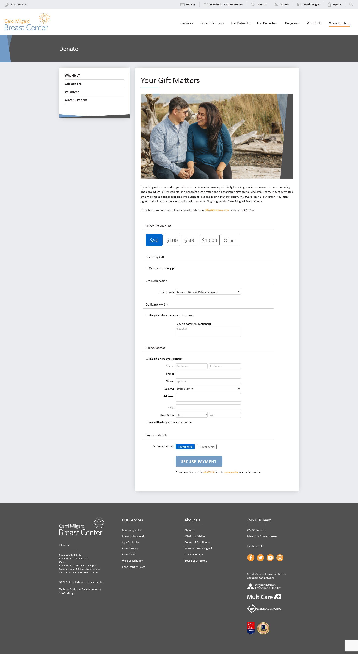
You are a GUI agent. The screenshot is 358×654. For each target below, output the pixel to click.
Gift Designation (156, 280)
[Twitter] (260, 557)
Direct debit (207, 447)
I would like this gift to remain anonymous (170, 422)
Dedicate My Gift (157, 304)
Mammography (131, 530)
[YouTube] (270, 557)
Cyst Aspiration (131, 542)
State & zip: (167, 415)
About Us (190, 530)
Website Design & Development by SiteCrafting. (80, 591)
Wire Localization (132, 560)
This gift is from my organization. (166, 358)
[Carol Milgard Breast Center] (27, 21)
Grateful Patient (76, 99)
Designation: (166, 292)
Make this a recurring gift (162, 268)
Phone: (170, 381)
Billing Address (155, 347)
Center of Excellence (197, 542)
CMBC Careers (256, 530)
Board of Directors (196, 560)
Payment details (156, 435)
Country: (169, 389)
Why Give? (72, 75)
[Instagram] (279, 557)
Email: (170, 374)
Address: (169, 396)
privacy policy (231, 472)
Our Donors (73, 83)
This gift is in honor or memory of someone (171, 315)
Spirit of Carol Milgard (198, 548)
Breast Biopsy (130, 548)
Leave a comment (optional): (193, 324)
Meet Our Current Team (262, 536)
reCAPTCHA (209, 472)
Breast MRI (129, 554)
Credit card (185, 447)
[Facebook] (250, 557)
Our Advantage (194, 554)
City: (171, 407)
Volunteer (72, 91)
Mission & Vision (195, 536)
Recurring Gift (155, 257)
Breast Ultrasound (133, 536)
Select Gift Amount (158, 225)
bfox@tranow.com (217, 210)
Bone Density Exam (133, 567)
